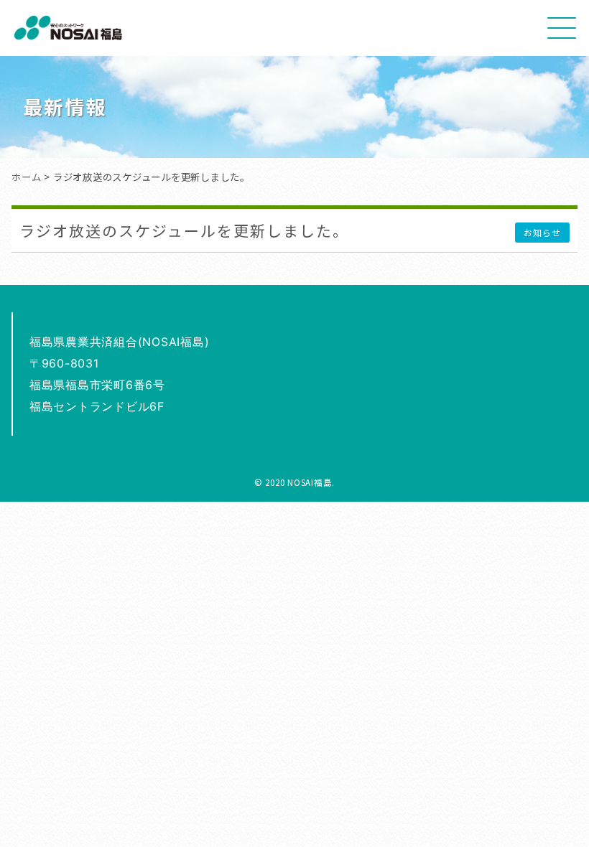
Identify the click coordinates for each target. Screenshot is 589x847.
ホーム (26, 176)
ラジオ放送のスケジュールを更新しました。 (184, 230)
